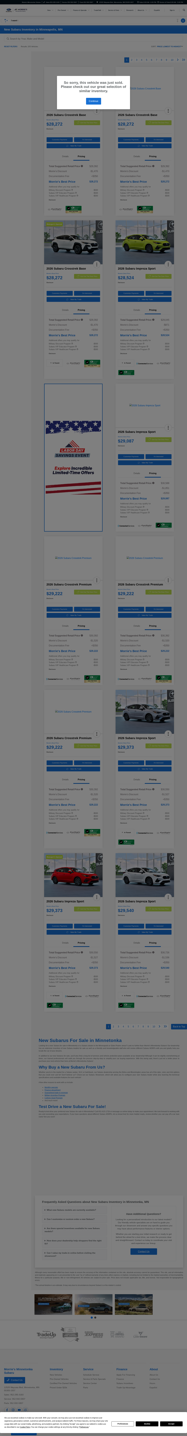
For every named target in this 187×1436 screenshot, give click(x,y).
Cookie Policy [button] (25, 1427)
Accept (171, 1424)
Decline (147, 1424)
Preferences (122, 1424)
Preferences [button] (84, 1427)
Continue (93, 101)
